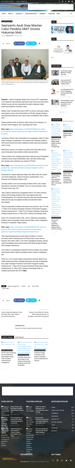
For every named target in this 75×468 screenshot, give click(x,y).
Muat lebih (62, 112)
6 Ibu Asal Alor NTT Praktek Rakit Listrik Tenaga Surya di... (66, 82)
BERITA (10, 13)
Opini (58, 13)
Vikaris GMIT (5, 288)
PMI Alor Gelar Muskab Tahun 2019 (67, 135)
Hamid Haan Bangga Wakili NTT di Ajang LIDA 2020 (66, 72)
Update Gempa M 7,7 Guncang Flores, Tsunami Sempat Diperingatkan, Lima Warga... (16, 432)
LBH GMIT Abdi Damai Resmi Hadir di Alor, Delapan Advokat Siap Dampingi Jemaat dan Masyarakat (24, 361)
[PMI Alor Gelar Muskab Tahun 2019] (68, 128)
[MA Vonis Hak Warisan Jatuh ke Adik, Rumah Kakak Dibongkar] (30, 441)
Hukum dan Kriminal (13, 18)
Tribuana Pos (9, 35)
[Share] (65, 1)
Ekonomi (42, 13)
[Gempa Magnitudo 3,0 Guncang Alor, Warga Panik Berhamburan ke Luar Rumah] (5, 425)
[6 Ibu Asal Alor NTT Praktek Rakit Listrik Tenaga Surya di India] (55, 82)
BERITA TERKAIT (8, 337)
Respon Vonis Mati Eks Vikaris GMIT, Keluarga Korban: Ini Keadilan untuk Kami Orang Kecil (38, 314)
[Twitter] (68, 1)
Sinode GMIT (35, 286)
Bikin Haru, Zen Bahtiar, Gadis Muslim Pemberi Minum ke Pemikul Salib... (56, 143)
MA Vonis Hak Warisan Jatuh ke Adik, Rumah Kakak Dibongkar (42, 430)
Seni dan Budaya (56, 137)
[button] (71, 14)
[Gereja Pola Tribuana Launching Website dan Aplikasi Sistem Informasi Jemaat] (56, 203)
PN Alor (24, 286)
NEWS (3, 13)
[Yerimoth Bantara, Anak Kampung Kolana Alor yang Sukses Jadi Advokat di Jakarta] (55, 102)
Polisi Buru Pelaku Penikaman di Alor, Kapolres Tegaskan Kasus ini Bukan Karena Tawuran (41, 356)
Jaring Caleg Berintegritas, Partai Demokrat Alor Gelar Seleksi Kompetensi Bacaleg (11, 314)
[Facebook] (59, 1)
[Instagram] (62, 1)
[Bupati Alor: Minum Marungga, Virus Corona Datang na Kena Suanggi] (30, 409)
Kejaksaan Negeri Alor (14, 286)
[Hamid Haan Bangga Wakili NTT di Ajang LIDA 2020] (55, 73)
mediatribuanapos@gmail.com (39, 461)
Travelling (51, 13)
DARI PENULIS (19, 337)
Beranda (3, 18)
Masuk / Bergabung (22, 1)
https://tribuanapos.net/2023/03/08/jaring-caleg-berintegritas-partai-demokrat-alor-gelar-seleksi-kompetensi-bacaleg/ (24, 131)
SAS (29, 286)
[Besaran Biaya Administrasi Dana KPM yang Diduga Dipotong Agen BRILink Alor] (30, 422)
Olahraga (19, 13)
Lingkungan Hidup (31, 13)
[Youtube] (72, 1)
